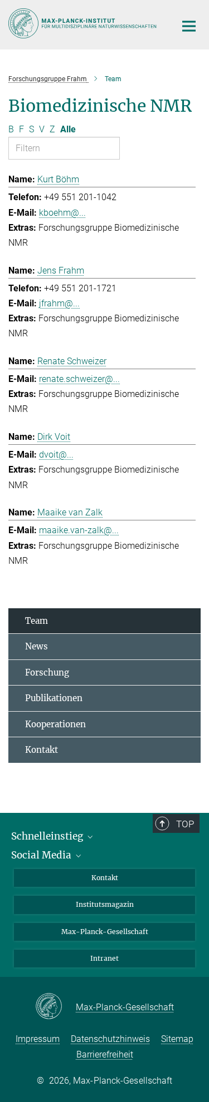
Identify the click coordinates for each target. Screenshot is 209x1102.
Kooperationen (55, 724)
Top (185, 824)
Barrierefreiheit (104, 1054)
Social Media (42, 855)
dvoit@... (56, 454)
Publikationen (53, 698)
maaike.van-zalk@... (79, 530)
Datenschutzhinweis (110, 1039)
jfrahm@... (59, 303)
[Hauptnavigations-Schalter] (189, 26)
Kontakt (41, 749)
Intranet (104, 958)
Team (36, 620)
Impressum (38, 1039)
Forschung (47, 672)
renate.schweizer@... (79, 379)
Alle (68, 129)
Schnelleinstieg (48, 836)
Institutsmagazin (105, 904)
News (36, 646)
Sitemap (177, 1039)
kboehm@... (62, 212)
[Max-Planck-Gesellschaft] (55, 1007)
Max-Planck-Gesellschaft (104, 931)
